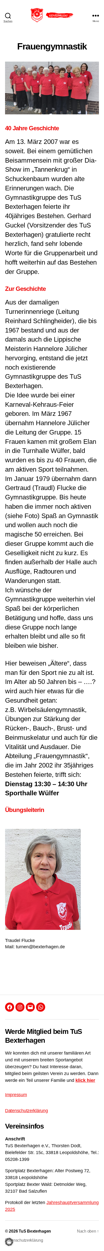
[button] (9, 1242)
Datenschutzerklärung (26, 1110)
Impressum (16, 1094)
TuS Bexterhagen (35, 1231)
